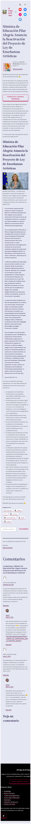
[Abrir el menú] (16, 12)
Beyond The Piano (9, 793)
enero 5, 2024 (9, 617)
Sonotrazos (7, 800)
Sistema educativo (18, 69)
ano (18, 795)
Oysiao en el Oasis (9, 804)
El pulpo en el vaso (10, 11)
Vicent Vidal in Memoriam (12, 798)
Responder (6, 605)
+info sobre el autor (19, 781)
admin (8, 615)
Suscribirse (23, 529)
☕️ (3, 816)
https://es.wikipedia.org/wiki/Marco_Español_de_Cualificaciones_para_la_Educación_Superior (17, 638)
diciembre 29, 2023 (8, 584)
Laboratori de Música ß (11, 802)
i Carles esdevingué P (10, 795)
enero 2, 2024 (7, 656)
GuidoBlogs (7, 791)
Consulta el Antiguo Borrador (15, 98)
